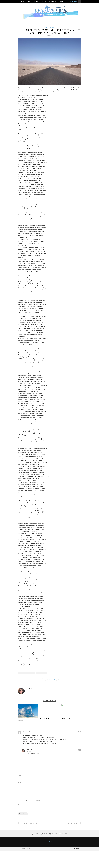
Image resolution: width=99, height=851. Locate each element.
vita (46, 673)
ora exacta (26, 731)
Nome (19, 775)
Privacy (45, 841)
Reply (80, 731)
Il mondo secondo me (33, 1)
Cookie (49, 841)
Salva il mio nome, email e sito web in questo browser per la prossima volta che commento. (38, 793)
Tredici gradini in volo (25, 719)
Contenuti (53, 841)
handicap (32, 673)
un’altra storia (22, 1)
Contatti (60, 1)
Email (19, 778)
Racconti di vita (49, 27)
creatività (21, 673)
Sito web (19, 782)
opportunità (39, 673)
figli (27, 673)
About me (43, 1)
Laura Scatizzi (31, 688)
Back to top (77, 848)
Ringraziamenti (52, 1)
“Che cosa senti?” (45, 718)
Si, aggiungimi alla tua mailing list (20, 807)
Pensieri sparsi (66, 718)
